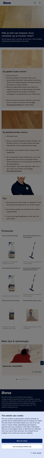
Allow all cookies (22, 441)
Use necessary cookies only (22, 446)
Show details (36, 453)
